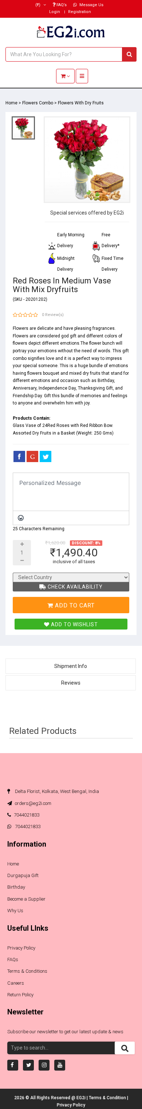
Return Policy (20, 994)
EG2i (81, 1097)
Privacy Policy (21, 948)
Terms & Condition (108, 1097)
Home (11, 102)
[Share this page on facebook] (19, 456)
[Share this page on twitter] (45, 456)
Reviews (70, 683)
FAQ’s (61, 5)
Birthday (16, 887)
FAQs (12, 959)
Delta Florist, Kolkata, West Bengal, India (56, 791)
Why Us (15, 910)
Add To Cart (74, 605)
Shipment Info (70, 666)
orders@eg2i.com (32, 803)
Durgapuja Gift (23, 875)
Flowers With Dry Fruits (81, 102)
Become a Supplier (26, 899)
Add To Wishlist (74, 624)
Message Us (90, 5)
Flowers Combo (37, 102)
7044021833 (26, 815)
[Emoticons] (21, 518)
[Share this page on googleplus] (32, 456)
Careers (15, 983)
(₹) (38, 5)
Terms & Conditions (27, 971)
